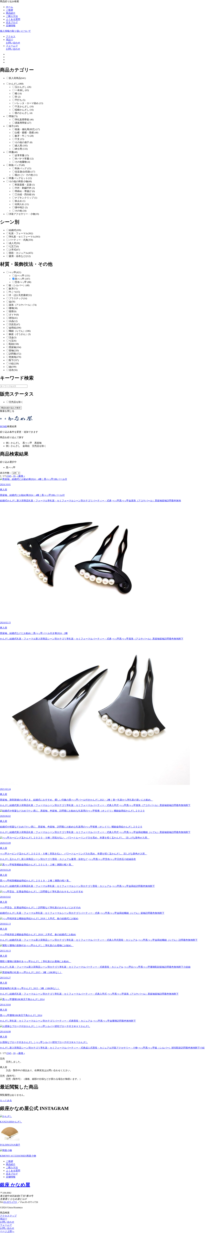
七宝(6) (12, 340)
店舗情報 (10, 25)
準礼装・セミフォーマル (60, 500)
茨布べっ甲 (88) (23, 282)
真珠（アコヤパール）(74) (22, 305)
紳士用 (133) (21, 149)
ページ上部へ (7, 1231)
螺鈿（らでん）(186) (20, 331)
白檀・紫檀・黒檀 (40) (26, 132)
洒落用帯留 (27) (23, 123)
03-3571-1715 (10, 1202)
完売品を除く (16, 402)
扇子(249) (14, 126)
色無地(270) (15, 357)
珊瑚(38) (13, 308)
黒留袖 (158, 500)
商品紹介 (10, 13)
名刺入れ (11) (22, 204)
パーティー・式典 (102, 500)
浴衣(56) (13, 370)
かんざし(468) (16, 83)
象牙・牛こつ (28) (24, 136)
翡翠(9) (12, 311)
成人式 (89, 1047)
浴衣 (133, 859)
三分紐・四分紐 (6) (25, 194)
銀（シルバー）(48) (19, 285)
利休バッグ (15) (23, 168)
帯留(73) (13, 116)
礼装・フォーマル (37, 500)
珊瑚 (152, 967)
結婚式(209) (15, 230)
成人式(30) (14, 243)
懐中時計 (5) (21, 207)
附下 (181, 638)
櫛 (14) (18, 93)
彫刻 (157, 967)
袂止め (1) (20, 201)
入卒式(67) (14, 249)
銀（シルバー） (163, 1047)
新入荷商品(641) (17, 78)
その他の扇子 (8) (23, 142)
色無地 (177, 500)
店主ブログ (12, 22)
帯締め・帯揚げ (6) (25, 191)
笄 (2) (17, 96)
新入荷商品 (22, 500)
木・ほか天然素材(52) (20, 295)
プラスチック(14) (18, 298)
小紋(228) (14, 363)
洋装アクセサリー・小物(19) (24, 214)
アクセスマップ (8, 1215)
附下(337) (14, 360)
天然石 (120, 859)
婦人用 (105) (21, 145)
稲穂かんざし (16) (24, 110)
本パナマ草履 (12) (24, 158)
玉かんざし (15, 859)
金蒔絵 (139, 832)
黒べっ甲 (124, 500)
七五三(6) (14, 246)
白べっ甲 (136, 967)
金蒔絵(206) (15, 327)
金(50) (12, 301)
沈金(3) (12, 337)
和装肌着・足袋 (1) (25, 184)
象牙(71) (13, 288)
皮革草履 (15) (22, 155)
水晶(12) (13, 321)
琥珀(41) (13, 318)
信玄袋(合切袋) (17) (25, 171)
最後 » (21, 476)
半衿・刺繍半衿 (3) (25, 188)
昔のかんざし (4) (23, 113)
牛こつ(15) (14, 292)
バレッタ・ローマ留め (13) (29, 103)
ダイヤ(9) (14, 314)
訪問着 (170, 500)
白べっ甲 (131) (22, 275)
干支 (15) (19, 139)
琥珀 (173, 1047)
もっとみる (6, 1100)
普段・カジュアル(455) (21, 253)
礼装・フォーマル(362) (21, 233)
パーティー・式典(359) (21, 240)
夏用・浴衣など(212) (20, 256)
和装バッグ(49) (17, 165)
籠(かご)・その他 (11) (26, 175)
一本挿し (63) (22, 90)
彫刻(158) (14, 344)
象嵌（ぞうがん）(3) (20, 334)
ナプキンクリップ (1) (26, 197)
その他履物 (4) (22, 162)
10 (14, 476)
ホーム (9, 7)
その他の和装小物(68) (20, 181)
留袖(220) (14, 350)
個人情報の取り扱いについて (15, 31)
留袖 (164, 500)
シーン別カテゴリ (83, 500)
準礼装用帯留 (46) (24, 119)
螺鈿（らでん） (151, 832)
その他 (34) (20, 210)
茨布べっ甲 (111, 859)
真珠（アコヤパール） (143, 500)
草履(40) (13, 152)
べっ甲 (115, 500)
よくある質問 (13, 19)
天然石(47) (14, 324)
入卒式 (115, 805)
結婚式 (3, 500)
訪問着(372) (15, 353)
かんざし (12, 500)
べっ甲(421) (15, 272)
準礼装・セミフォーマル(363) (24, 236)
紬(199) (12, 367)
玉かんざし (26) (23, 87)
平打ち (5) (20, 100)
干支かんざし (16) (24, 106)
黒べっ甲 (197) (22, 279)
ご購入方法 (12, 16)
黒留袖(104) (15, 347)
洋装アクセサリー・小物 (125, 1047)
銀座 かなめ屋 (15, 1184)
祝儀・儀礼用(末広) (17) (27, 129)
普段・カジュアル (61, 859)
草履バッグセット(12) (20, 178)
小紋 (126, 859)
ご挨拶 (9, 10)
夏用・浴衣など (79, 859)
